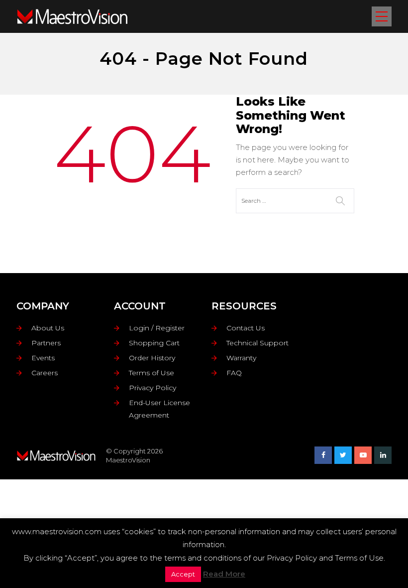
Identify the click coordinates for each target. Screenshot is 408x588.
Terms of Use (151, 372)
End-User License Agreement (159, 409)
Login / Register (157, 327)
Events (43, 357)
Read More (224, 574)
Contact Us (245, 327)
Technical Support (257, 342)
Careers (44, 372)
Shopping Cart (154, 342)
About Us (47, 327)
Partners (46, 342)
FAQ (234, 372)
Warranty (241, 357)
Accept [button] (183, 574)
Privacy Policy (152, 387)
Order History (152, 357)
